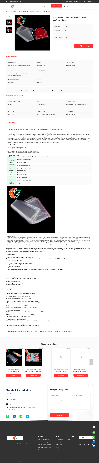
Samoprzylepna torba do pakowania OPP (20, 331)
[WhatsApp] (9, 417)
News (68, 442)
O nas (40, 6)
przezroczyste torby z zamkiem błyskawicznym (42, 331)
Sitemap (57, 447)
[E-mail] (94, 432)
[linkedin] (94, 446)
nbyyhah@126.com (13, 404)
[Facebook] (94, 441)
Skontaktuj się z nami (63, 46)
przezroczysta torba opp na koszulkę (63, 331)
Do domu (28, 6)
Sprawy (68, 439)
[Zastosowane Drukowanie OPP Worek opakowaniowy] (32, 32)
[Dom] (12, 6)
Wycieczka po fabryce (60, 442)
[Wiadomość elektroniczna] (29, 417)
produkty (15, 11)
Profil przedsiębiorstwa (60, 439)
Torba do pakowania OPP (23, 11)
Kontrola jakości (59, 444)
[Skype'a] (16, 417)
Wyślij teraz (58, 415)
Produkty (34, 6)
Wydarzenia (46, 6)
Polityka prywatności (20, 460)
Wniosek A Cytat (56, 5)
